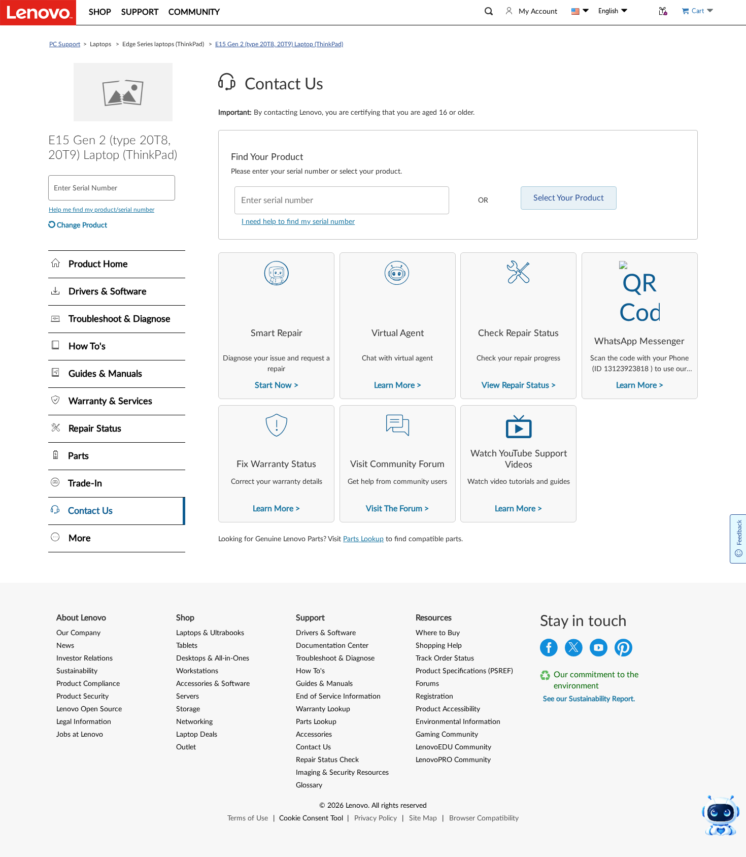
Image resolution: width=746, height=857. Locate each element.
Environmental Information (458, 722)
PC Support (64, 44)
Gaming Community (447, 734)
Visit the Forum (394, 509)
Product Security (82, 696)
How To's (310, 671)
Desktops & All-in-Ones (212, 658)
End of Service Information (338, 696)
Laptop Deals (196, 734)
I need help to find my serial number (298, 221)
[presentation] (276, 326)
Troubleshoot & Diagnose (335, 658)
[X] (574, 650)
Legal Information (83, 722)
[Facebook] (549, 650)
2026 (335, 805)
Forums (427, 683)
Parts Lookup (363, 539)
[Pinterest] (623, 650)
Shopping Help (439, 645)
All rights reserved (399, 805)
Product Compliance (88, 683)
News (65, 645)
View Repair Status (515, 385)
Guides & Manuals (324, 683)
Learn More (394, 385)
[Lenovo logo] (38, 12)
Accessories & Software (213, 683)
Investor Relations (84, 658)
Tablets (186, 645)
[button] (489, 11)
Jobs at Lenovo (79, 734)
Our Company (78, 633)
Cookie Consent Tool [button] (311, 818)
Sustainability (76, 671)
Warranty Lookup (323, 709)
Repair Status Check (327, 760)
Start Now (273, 385)
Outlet (186, 747)
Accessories (314, 734)
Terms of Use (247, 818)
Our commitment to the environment (596, 680)
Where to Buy (438, 633)
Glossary (309, 785)
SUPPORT (139, 12)
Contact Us (313, 747)
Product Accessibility (448, 709)
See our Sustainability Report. (589, 699)
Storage (188, 709)
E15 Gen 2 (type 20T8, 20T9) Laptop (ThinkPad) (279, 44)
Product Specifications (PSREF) (464, 671)
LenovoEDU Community (453, 747)
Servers (187, 696)
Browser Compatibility (484, 818)
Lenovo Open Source (89, 709)
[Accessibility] (640, 11)
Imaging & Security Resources (342, 772)
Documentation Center (332, 645)
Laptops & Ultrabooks (210, 633)
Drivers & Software (326, 633)
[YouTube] (598, 650)
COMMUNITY (194, 12)
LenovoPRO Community (453, 760)
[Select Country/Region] (580, 11)
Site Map (423, 818)
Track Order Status (445, 658)
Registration (434, 696)
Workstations (197, 671)
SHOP (100, 12)
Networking (194, 722)
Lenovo (357, 805)
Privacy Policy (375, 818)
